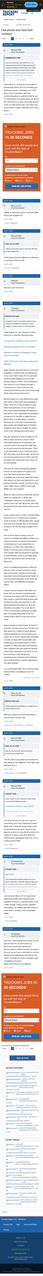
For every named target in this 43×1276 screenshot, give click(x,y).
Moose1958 (16, 50)
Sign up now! (22, 1058)
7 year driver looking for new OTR (27, 1092)
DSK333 (14, 281)
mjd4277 (18, 1157)
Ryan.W (16, 1188)
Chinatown (15, 934)
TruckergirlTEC (11, 1197)
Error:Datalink (17, 1175)
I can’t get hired (24, 1099)
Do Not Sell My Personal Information (20, 1258)
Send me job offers (21, 186)
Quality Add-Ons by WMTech (21, 1270)
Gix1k (15, 1177)
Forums (24, 13)
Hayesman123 (24, 1101)
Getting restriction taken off (28, 1085)
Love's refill (19, 1144)
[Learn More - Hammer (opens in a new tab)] (21, 4)
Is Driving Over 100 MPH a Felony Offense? (20, 341)
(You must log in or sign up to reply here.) (15, 1045)
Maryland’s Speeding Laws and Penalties (19, 347)
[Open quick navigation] (38, 25)
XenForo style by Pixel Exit (21, 1268)
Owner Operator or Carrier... (29, 1200)
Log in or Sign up (33, 10)
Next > (32, 39)
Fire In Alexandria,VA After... (24, 1155)
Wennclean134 (24, 1130)
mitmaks (18, 1146)
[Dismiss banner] (40, 4)
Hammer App (20, 1253)
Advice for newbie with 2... (28, 1128)
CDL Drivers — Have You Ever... (26, 1105)
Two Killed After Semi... (23, 1162)
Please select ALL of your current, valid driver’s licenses (19, 176)
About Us (20, 1238)
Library (20, 1246)
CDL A (9, 181)
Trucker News (20, 1242)
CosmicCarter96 (25, 1202)
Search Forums (9, 19)
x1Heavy (14, 308)
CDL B (19, 181)
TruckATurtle (10, 1121)
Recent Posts (21, 19)
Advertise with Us (21, 1249)
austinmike (8, 725)
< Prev (4, 39)
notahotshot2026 (12, 1076)
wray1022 (19, 1107)
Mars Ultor (19, 1094)
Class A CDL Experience (15, 166)
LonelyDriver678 (11, 1153)
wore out (23, 725)
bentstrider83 (17, 861)
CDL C (30, 181)
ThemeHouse (34, 1271)
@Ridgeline (8, 941)
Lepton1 (7, 223)
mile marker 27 (11, 1173)
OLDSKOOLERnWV (12, 1184)
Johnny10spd (23, 1087)
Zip (6, 157)
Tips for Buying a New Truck (23, 1187)
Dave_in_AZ (16, 206)
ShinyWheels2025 (12, 1083)
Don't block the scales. (24, 1123)
